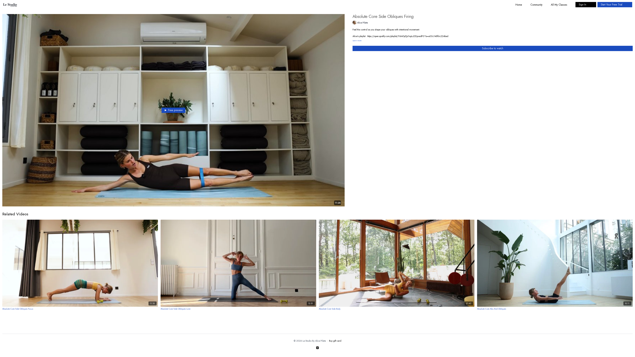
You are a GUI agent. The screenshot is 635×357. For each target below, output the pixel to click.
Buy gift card (335, 340)
